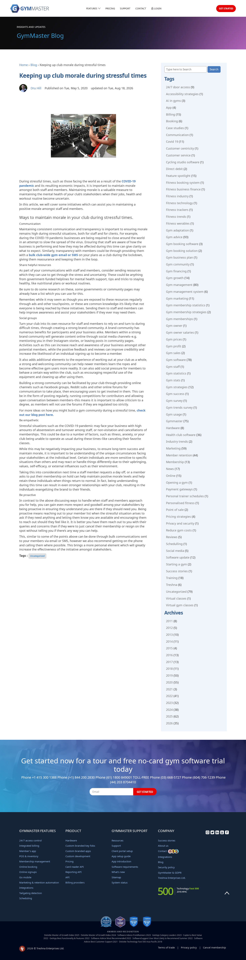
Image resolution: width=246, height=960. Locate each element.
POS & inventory (28, 856)
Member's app (27, 851)
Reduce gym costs (179, 530)
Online (170, 476)
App (169, 108)
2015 (169, 648)
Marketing (173, 448)
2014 (169, 641)
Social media (175, 551)
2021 (169, 689)
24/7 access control (30, 840)
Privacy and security (180, 523)
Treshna (171, 585)
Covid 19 (172, 142)
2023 (169, 703)
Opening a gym (177, 483)
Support (125, 8)
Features (92, 8)
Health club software (180, 435)
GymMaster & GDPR (169, 872)
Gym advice (174, 237)
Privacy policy (189, 947)
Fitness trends (176, 217)
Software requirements (125, 866)
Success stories (177, 571)
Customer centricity (180, 148)
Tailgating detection (30, 893)
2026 (169, 723)
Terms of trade (166, 947)
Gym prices (174, 339)
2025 (169, 716)
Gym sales (173, 353)
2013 (169, 635)
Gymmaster (174, 421)
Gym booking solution (182, 251)
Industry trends (177, 441)
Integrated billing (29, 845)
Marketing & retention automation (39, 882)
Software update (177, 557)
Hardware (173, 428)
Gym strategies (177, 387)
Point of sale (175, 510)
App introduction (121, 861)
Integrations (26, 887)
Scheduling (25, 898)
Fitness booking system (183, 183)
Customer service (178, 155)
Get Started (226, 8)
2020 (169, 682)
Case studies (175, 128)
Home (23, 65)
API (67, 877)
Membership (175, 462)
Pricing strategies (178, 517)
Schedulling (174, 544)
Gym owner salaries (180, 332)
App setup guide (121, 856)
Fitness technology (179, 203)
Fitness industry (177, 196)
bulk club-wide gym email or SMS (53, 255)
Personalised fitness (180, 503)
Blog (33, 65)
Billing (170, 114)
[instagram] (207, 833)
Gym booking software (182, 244)
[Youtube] (222, 833)
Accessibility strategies (182, 94)
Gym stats (173, 380)
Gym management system (184, 292)
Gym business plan (179, 257)
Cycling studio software (182, 162)
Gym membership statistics (185, 305)
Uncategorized (37, 556)
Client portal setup (122, 851)
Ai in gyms (173, 101)
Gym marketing (177, 298)
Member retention (179, 455)
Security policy (166, 867)
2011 (169, 621)
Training (172, 578)
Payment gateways (179, 489)
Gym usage (174, 414)
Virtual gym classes (179, 605)
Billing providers (75, 882)
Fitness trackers (177, 210)
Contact (140, 8)
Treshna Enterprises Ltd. (172, 877)
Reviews (171, 537)
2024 (169, 710)
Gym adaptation (177, 230)
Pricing (110, 8)
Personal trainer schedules (185, 496)
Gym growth (175, 278)
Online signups (28, 872)
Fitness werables (178, 223)
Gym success (175, 394)
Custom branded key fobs (80, 845)
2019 (169, 675)
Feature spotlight (178, 176)
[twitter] (212, 833)
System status (120, 882)
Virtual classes (176, 598)
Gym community (178, 264)
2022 (169, 696)
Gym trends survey (179, 407)
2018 (169, 669)
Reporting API (73, 872)
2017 (169, 662)
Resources (117, 840)
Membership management (34, 861)
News (170, 469)
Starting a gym (176, 564)
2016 (169, 655)
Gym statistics (176, 373)
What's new (118, 872)
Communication (177, 135)
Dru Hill (36, 88)
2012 (169, 628)
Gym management (179, 285)
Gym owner (174, 326)
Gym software (176, 360)
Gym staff (173, 367)
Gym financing (176, 271)
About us (163, 845)
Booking (172, 121)
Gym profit (173, 346)
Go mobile (25, 877)
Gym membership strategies (186, 312)
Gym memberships (179, 319)
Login (157, 8)
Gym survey (174, 401)
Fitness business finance (183, 189)
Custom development (77, 856)
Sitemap (116, 877)
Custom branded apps (78, 851)
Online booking (28, 866)
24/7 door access (178, 87)
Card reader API (74, 866)
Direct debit (174, 169)
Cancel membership (214, 947)
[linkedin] (217, 833)
